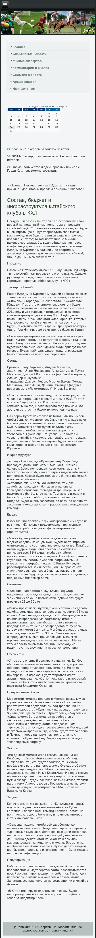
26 (26, 127)
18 (18, 123)
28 (41, 127)
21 (41, 123)
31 (11, 130)
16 (56, 120)
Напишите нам (24, 88)
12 (26, 120)
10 (11, 120)
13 (34, 120)
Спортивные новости (30, 54)
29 (49, 127)
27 (34, 127)
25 (18, 127)
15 (49, 120)
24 (11, 127)
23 (56, 123)
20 (34, 123)
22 (49, 123)
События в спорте (27, 75)
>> (9, 149)
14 (41, 120)
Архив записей (24, 81)
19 (26, 123)
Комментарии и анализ (31, 68)
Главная (19, 47)
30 (56, 127)
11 (19, 120)
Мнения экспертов (27, 61)
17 (11, 123)
